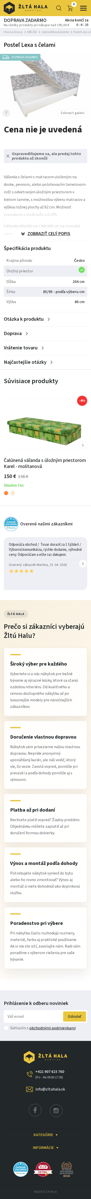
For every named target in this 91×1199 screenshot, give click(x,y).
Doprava (13, 333)
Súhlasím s (43, 1028)
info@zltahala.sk (50, 1089)
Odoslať (74, 1016)
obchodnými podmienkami (52, 1028)
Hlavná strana (13, 32)
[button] (83, 445)
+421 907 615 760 (49, 1074)
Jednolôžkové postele (55, 32)
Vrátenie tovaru (21, 347)
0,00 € (74, 5)
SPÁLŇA (32, 32)
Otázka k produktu (24, 319)
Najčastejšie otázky (25, 362)
